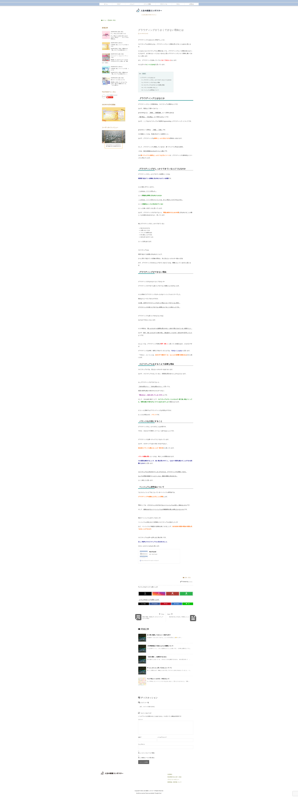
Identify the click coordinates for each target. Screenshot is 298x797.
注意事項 (169, 774)
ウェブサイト (141, 744)
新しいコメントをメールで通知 (146, 753)
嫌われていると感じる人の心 (118, 79)
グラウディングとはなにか (147, 77)
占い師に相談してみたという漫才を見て (159, 635)
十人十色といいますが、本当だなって (158, 679)
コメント (140, 719)
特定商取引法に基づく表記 (174, 777)
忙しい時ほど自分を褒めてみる (118, 33)
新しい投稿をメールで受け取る (146, 757)
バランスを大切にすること (149, 87)
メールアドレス (162, 737)
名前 (139, 737)
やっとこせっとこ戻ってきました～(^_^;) (159, 668)
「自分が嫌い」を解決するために (157, 657)
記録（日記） (112, 20)
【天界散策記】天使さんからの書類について (160, 646)
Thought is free (158, 793)
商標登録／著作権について (174, 782)
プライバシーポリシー (173, 779)
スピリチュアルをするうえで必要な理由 (153, 85)
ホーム (104, 20)
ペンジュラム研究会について (150, 90)
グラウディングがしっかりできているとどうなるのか (156, 80)
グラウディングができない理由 (150, 82)
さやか (190, 581)
